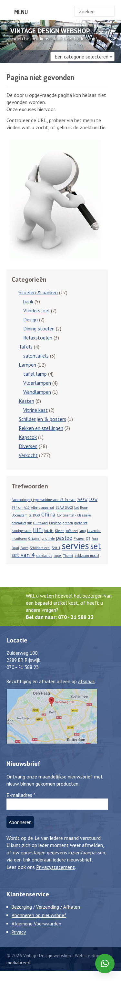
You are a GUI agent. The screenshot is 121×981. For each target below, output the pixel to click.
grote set (80, 523)
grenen (68, 523)
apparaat (47, 507)
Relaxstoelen (37, 337)
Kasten (26, 401)
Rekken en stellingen (41, 428)
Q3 (88, 538)
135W (93, 499)
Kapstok (28, 437)
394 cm (17, 507)
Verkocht (28, 455)
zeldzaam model (87, 555)
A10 (27, 507)
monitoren (19, 538)
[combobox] (82, 56)
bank (28, 301)
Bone (83, 507)
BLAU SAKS (64, 507)
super (58, 555)
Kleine (59, 530)
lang (82, 530)
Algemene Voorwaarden (36, 924)
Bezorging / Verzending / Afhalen (46, 907)
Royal (15, 548)
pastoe (64, 537)
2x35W (82, 499)
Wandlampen (37, 392)
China (48, 514)
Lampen (27, 364)
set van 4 (23, 554)
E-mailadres (20, 795)
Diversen (28, 446)
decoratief (19, 523)
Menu (20, 12)
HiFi (38, 530)
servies (75, 545)
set (95, 545)
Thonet (68, 555)
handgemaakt (22, 530)
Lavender (94, 530)
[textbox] (82, 56)
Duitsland (40, 523)
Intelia (49, 530)
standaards (44, 555)
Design (30, 319)
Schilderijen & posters (42, 419)
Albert (35, 507)
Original (34, 538)
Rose (95, 538)
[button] (105, 963)
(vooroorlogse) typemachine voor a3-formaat (44, 499)
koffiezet (72, 530)
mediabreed (18, 962)
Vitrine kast (35, 410)
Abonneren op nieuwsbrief (39, 915)
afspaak (86, 681)
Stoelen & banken (38, 292)
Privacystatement (55, 867)
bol (76, 507)
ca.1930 (34, 515)
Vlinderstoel (36, 310)
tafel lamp (35, 373)
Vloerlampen (37, 383)
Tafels (26, 346)
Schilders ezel (40, 548)
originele (48, 538)
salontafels (36, 355)
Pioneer (79, 538)
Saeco (24, 548)
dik (29, 523)
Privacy (19, 932)
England (55, 523)
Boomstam (19, 515)
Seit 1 (56, 548)
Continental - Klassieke (74, 515)
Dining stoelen (39, 328)
